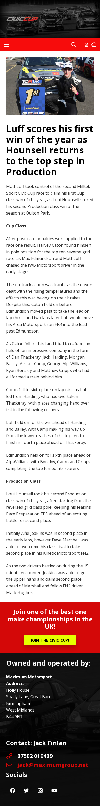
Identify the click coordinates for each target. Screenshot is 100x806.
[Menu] (7, 44)
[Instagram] (40, 790)
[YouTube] (54, 790)
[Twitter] (26, 790)
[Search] (73, 44)
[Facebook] (12, 790)
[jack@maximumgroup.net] (11, 765)
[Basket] (93, 44)
